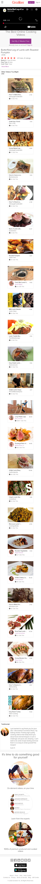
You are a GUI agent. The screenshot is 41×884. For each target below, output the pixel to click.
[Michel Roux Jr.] (11, 444)
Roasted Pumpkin (14, 255)
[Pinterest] (25, 860)
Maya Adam (18, 660)
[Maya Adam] (11, 659)
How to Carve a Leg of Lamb (15, 175)
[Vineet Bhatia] (11, 578)
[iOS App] (20, 865)
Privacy (13, 877)
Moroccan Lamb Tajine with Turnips (15, 524)
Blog (29, 877)
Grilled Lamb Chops (15, 390)
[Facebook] (15, 860)
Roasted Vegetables (21, 551)
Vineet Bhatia (19, 579)
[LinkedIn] (18, 860)
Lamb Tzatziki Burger (15, 336)
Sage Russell (19, 553)
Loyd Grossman (20, 633)
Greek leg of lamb (14, 121)
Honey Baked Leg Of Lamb (15, 148)
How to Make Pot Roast (15, 604)
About (12, 875)
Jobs (20, 875)
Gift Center (35, 877)
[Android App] (20, 870)
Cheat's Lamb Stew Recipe (15, 497)
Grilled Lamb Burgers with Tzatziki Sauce (15, 470)
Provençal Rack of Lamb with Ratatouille (21, 443)
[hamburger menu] (2, 2)
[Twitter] (29, 860)
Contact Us (6, 877)
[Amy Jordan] (11, 417)
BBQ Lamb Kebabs (15, 309)
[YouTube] (22, 860)
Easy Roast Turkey (14, 712)
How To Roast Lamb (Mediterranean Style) (15, 202)
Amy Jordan (18, 418)
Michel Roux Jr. (19, 445)
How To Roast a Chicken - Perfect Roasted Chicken (15, 685)
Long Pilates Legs (20, 416)
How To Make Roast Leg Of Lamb (15, 94)
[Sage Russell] (11, 552)
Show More (5, 66)
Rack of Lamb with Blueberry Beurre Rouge (15, 229)
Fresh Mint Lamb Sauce (21, 282)
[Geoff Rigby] (11, 283)
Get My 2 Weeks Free (20, 41)
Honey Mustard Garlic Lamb (21, 658)
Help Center (27, 875)
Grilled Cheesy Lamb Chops (21, 577)
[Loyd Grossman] (11, 632)
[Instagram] (11, 860)
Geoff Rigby (18, 284)
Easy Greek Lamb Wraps (15, 363)
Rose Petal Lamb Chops (21, 631)
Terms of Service (22, 877)
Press (16, 875)
